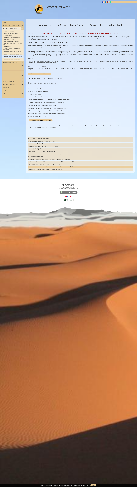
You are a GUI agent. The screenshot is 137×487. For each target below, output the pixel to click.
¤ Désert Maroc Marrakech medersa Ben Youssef (10, 33)
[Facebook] (106, 2)
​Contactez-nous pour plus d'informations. (39, 73)
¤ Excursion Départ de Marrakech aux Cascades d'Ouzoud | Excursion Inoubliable (12, 57)
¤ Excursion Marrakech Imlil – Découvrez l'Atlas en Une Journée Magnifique (11, 49)
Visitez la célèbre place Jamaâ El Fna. (39, 86)
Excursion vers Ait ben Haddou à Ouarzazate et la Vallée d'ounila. (47, 113)
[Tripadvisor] (68, 201)
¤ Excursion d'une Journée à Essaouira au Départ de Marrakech (11, 60)
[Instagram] (108, 2)
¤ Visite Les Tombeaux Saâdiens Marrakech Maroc (11, 41)
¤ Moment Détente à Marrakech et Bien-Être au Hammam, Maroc (12, 44)
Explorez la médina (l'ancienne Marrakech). (40, 88)
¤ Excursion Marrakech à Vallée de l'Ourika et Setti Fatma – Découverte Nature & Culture (12, 52)
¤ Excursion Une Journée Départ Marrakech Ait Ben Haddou (12, 54)
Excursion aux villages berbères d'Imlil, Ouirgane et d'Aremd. (45, 111)
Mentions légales (63, 188)
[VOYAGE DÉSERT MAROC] (39, 9)
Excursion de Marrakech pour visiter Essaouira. (42, 116)
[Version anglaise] (103, 2)
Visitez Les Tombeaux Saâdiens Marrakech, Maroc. (43, 97)
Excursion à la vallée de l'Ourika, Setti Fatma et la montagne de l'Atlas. (48, 108)
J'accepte (93, 485)
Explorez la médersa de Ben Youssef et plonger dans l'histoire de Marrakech (49, 99)
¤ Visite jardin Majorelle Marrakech (8, 39)
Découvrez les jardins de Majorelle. (38, 91)
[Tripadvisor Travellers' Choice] (111, 2)
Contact (76, 188)
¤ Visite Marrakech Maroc (7, 46)
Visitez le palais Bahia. (35, 94)
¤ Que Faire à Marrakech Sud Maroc (8, 31)
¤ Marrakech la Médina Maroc (7, 35)
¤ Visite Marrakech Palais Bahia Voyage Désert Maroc (11, 37)
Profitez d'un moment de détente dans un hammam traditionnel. (46, 102)
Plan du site (71, 188)
